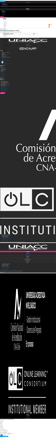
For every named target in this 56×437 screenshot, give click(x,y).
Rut (0, 423)
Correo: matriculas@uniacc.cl (4, 83)
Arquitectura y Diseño (3, 67)
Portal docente (3, 12)
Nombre (1, 420)
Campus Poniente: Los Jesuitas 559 (5, 235)
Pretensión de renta (2, 429)
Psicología (4, 36)
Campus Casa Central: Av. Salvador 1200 (6, 238)
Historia (2, 58)
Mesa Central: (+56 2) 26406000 (5, 240)
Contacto (1, 79)
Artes (1, 68)
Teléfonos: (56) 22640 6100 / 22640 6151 (5, 82)
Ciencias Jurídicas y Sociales (3, 74)
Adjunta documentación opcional (4, 433)
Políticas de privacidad (28, 415)
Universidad (1, 50)
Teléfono (1, 426)
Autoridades (3, 53)
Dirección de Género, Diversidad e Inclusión (6, 57)
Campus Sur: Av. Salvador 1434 (5, 236)
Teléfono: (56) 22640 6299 (3, 84)
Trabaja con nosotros (2, 272)
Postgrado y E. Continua (27, 259)
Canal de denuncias (2, 65)
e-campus (3, 10)
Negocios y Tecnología (3, 70)
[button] (28, 2)
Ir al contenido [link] (1, 0)
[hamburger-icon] (40, 20)
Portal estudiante (4, 11)
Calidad (2, 55)
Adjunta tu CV (1, 432)
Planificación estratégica (4, 61)
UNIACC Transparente (4, 56)
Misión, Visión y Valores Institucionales (6, 52)
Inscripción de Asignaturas (5, 4)
